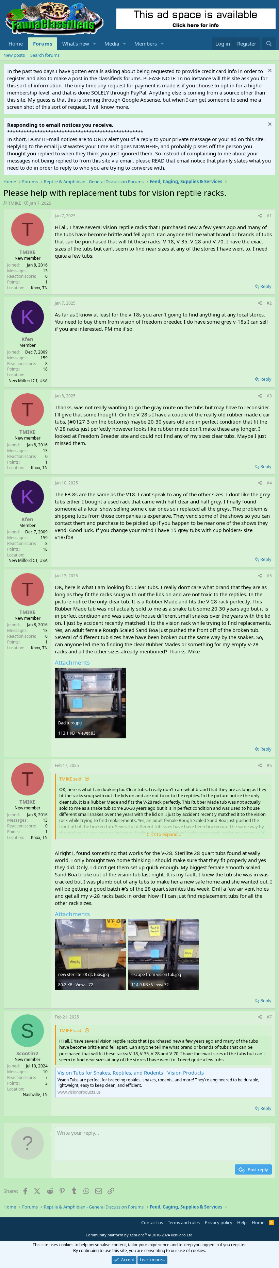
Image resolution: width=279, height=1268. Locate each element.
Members (145, 43)
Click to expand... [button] (164, 834)
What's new (75, 43)
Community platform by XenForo (140, 1234)
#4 (269, 483)
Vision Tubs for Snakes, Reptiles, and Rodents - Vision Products (131, 1072)
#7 (269, 1017)
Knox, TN (39, 288)
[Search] (269, 43)
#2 (269, 303)
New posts (14, 55)
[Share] (260, 216)
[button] (94, 43)
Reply (266, 286)
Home (16, 43)
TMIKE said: (70, 779)
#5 (269, 576)
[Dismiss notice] (269, 71)
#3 (269, 396)
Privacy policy (218, 1222)
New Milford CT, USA (28, 380)
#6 (269, 765)
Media (111, 43)
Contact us (152, 1222)
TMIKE (14, 203)
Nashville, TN (35, 1094)
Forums (42, 43)
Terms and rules (184, 1222)
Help (242, 1222)
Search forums (45, 55)
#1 (269, 216)
